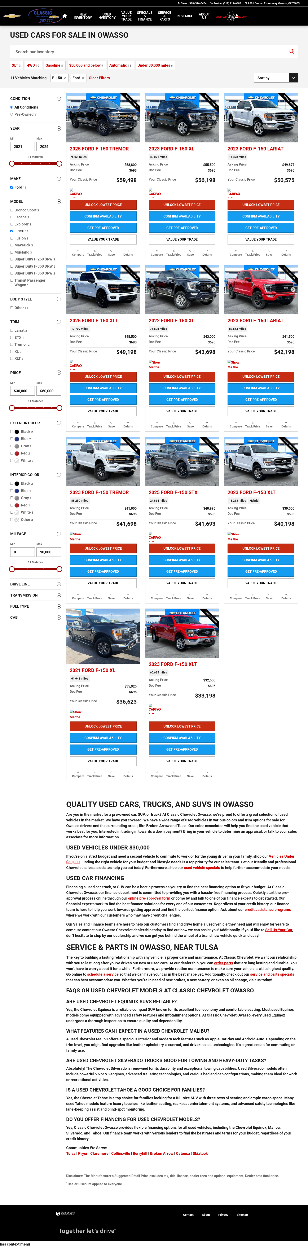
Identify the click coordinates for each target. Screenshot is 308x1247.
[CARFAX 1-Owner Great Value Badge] (156, 709)
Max (39, 138)
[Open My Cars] (235, 16)
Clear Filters (99, 78)
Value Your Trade (126, 16)
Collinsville (120, 1153)
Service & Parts (164, 16)
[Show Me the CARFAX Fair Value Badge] (235, 365)
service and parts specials (272, 974)
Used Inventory (106, 16)
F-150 (57, 78)
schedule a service (103, 974)
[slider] (12, 164)
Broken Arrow (161, 1153)
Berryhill (140, 1153)
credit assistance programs (268, 909)
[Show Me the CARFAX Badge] (77, 715)
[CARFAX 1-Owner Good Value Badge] (156, 193)
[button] (103, 157)
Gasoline (54, 65)
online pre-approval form (149, 898)
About (206, 1214)
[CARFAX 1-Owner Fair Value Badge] (77, 193)
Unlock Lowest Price (103, 205)
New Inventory (83, 16)
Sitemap (242, 1214)
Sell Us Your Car (278, 930)
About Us (204, 16)
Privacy (223, 1214)
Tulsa (70, 1153)
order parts (223, 963)
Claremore (99, 1153)
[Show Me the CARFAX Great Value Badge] (77, 537)
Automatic (120, 65)
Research (185, 16)
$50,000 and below (86, 65)
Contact (188, 1214)
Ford (76, 78)
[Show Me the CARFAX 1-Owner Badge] (156, 365)
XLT (16, 65)
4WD (33, 65)
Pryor (83, 1153)
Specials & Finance (145, 16)
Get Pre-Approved (103, 228)
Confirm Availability (103, 216)
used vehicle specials (202, 867)
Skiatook (201, 1153)
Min (12, 138)
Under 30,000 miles (155, 65)
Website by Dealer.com (65, 1214)
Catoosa (183, 1153)
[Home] (12, 16)
